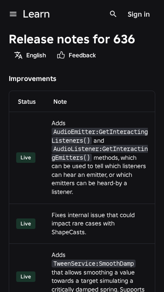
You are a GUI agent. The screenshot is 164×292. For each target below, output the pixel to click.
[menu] (13, 14)
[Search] (113, 14)
